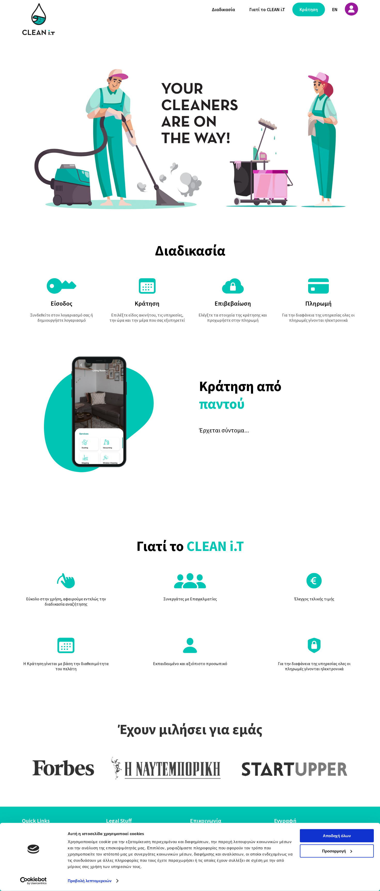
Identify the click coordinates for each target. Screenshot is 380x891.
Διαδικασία (223, 9)
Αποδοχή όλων (337, 836)
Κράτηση (309, 9)
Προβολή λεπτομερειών (89, 881)
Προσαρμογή (334, 851)
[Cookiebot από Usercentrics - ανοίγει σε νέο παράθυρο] (33, 881)
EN (335, 9)
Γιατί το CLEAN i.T (267, 9)
